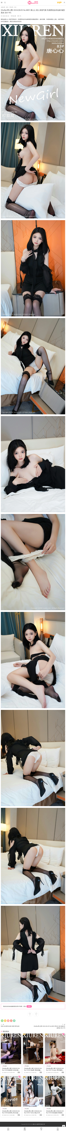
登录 (29, 1006)
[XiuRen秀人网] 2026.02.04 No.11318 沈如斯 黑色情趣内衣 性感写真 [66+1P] (33, 1069)
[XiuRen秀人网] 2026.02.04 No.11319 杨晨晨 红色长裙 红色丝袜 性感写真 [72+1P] (11, 1069)
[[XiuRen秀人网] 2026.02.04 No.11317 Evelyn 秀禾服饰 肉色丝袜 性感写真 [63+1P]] (55, 1048)
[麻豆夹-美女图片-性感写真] (33, 2)
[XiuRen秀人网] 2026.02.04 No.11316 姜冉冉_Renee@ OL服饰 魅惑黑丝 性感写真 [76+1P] (11, 1112)
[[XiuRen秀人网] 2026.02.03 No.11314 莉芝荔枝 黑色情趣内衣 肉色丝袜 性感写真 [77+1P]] (55, 1091)
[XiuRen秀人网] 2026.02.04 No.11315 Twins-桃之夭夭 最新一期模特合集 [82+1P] (33, 1112)
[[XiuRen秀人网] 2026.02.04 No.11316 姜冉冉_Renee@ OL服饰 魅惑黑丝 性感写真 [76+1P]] (11, 1091)
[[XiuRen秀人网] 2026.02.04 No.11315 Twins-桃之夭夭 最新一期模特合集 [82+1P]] (33, 1091)
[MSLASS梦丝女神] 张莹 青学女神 (10, 1026)
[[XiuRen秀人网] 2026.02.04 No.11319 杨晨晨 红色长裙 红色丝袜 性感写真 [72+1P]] (11, 1048)
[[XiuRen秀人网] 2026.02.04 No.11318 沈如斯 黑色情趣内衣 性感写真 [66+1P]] (33, 1048)
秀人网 (14, 16)
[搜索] (5, 2)
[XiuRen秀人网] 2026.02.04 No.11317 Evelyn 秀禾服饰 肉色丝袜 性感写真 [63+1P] (55, 1069)
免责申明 (38, 1124)
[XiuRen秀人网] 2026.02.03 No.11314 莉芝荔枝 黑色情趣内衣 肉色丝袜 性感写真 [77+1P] (55, 1112)
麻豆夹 (34, 1124)
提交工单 (43, 1124)
